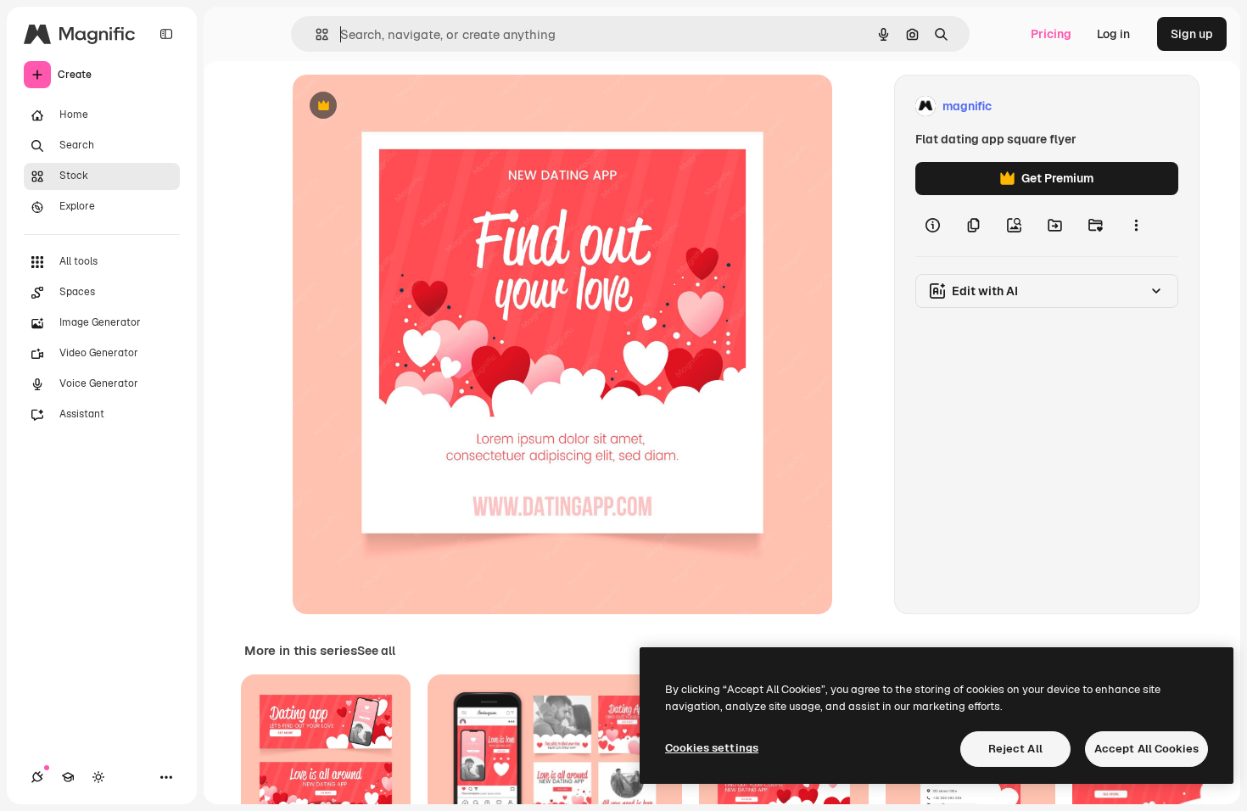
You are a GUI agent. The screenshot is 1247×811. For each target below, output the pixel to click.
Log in (1113, 34)
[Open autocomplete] (315, 34)
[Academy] (67, 777)
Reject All (1015, 748)
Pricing (1051, 34)
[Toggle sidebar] (166, 34)
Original (401, 106)
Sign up (1192, 34)
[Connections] (37, 777)
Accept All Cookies (1146, 748)
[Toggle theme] (98, 777)
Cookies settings (711, 748)
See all (376, 650)
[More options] (1136, 226)
